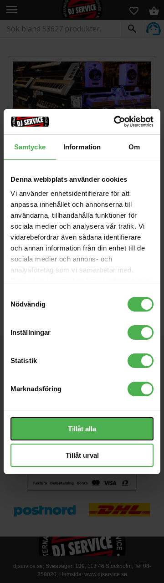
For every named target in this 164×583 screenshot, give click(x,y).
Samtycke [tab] (30, 147)
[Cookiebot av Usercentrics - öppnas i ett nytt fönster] (116, 122)
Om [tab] (134, 147)
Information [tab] (82, 147)
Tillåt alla (82, 429)
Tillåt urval (82, 455)
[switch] (141, 332)
